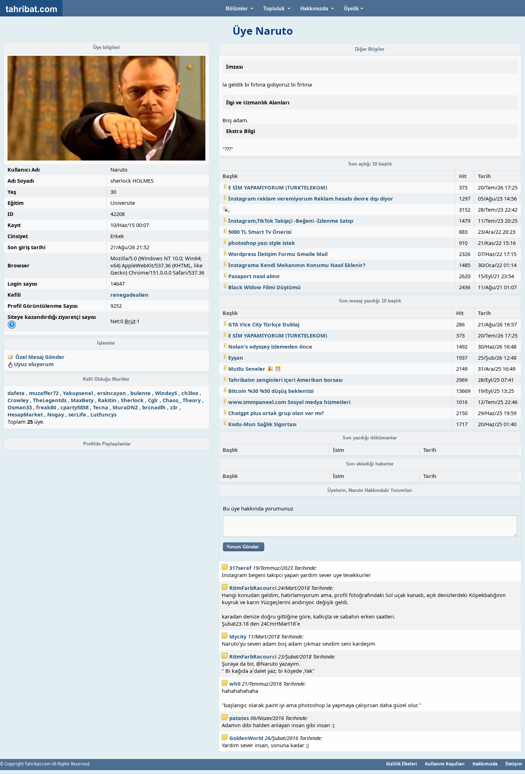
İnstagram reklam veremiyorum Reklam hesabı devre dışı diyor (310, 198)
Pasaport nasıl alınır (254, 276)
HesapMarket (25, 414)
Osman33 (20, 407)
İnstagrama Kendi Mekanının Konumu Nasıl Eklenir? (296, 264)
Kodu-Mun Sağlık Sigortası (262, 424)
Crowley (18, 400)
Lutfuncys (103, 414)
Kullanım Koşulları (445, 763)
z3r (174, 407)
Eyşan (235, 357)
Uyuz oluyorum (34, 364)
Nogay (55, 414)
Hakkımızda (485, 763)
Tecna (100, 407)
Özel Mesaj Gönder (40, 356)
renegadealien (129, 294)
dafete (16, 392)
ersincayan (111, 392)
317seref (240, 567)
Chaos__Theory (181, 400)
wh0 (234, 683)
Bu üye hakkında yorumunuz (258, 508)
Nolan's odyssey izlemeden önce (270, 346)
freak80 (46, 407)
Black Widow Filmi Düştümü (264, 287)
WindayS (166, 392)
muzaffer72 (44, 392)
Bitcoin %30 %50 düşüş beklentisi (271, 390)
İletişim (513, 763)
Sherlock (132, 400)
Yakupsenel (78, 392)
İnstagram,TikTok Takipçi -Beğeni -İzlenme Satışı (290, 220)
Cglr (153, 400)
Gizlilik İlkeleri (401, 763)
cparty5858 (74, 407)
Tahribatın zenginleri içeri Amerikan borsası (285, 379)
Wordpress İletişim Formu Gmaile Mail (278, 253)
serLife (77, 414)
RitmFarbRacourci (252, 587)
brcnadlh (154, 407)
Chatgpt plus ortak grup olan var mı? (276, 412)
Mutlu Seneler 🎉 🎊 (254, 368)
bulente (140, 392)
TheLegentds (49, 400)
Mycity (237, 636)
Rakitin (107, 400)
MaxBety (82, 400)
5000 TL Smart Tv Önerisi (259, 231)
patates (239, 717)
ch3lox (189, 392)
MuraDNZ (125, 407)
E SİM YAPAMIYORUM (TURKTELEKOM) (277, 187)
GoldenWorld (246, 737)
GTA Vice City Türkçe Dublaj (263, 324)
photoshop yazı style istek (261, 242)
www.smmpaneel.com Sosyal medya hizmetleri (289, 401)
